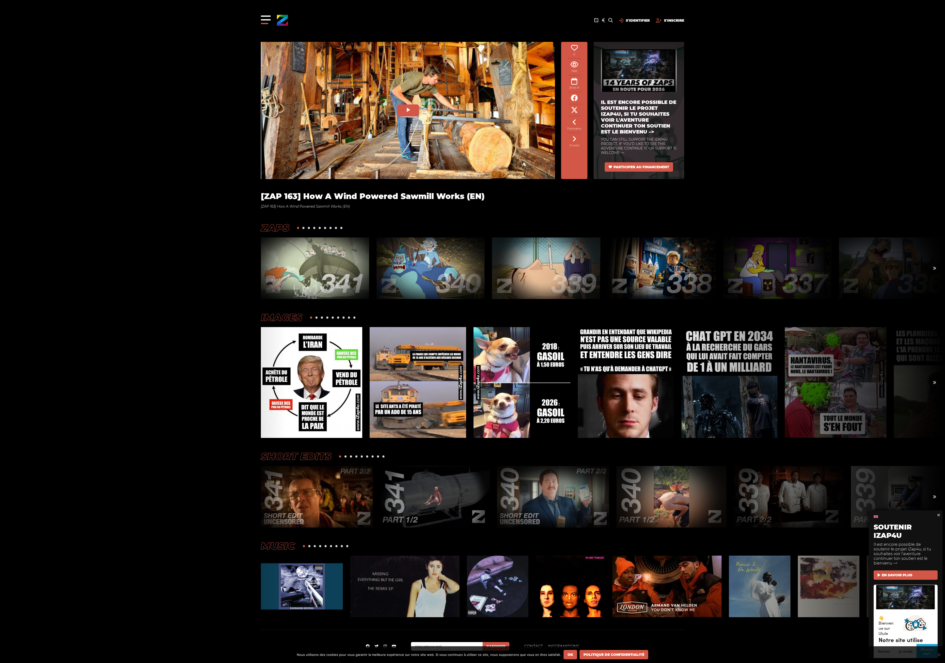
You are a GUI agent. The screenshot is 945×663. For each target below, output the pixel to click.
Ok (570, 654)
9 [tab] (341, 228)
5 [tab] (319, 228)
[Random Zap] (596, 20)
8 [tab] (335, 228)
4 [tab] (314, 228)
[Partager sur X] (574, 110)
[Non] (938, 654)
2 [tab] (303, 228)
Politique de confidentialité (613, 654)
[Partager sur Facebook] (574, 98)
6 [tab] (325, 228)
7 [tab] (330, 228)
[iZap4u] (282, 20)
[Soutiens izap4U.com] (603, 20)
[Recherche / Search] (610, 20)
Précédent (574, 128)
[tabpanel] (315, 268)
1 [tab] (298, 228)
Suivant (574, 145)
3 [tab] (308, 228)
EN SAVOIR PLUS (897, 575)
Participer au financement (641, 167)
